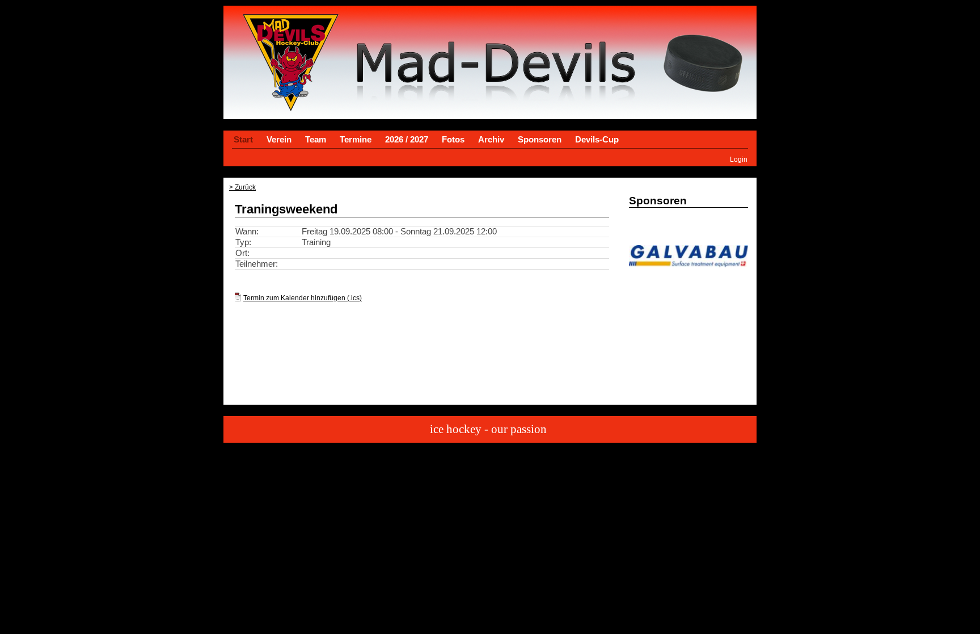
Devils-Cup (597, 139)
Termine (355, 139)
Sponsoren (539, 139)
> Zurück (242, 187)
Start (243, 139)
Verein (279, 139)
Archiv (491, 139)
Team (315, 139)
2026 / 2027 (406, 139)
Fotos (453, 139)
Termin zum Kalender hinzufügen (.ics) (302, 297)
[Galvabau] (688, 264)
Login (738, 159)
